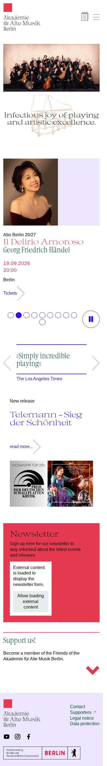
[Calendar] (84, 16)
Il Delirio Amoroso (43, 242)
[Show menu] (96, 17)
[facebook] (28, 736)
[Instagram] (17, 736)
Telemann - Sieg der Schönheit (46, 415)
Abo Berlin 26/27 (19, 232)
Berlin (9, 277)
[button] (11, 312)
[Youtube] (6, 736)
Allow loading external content (30, 599)
